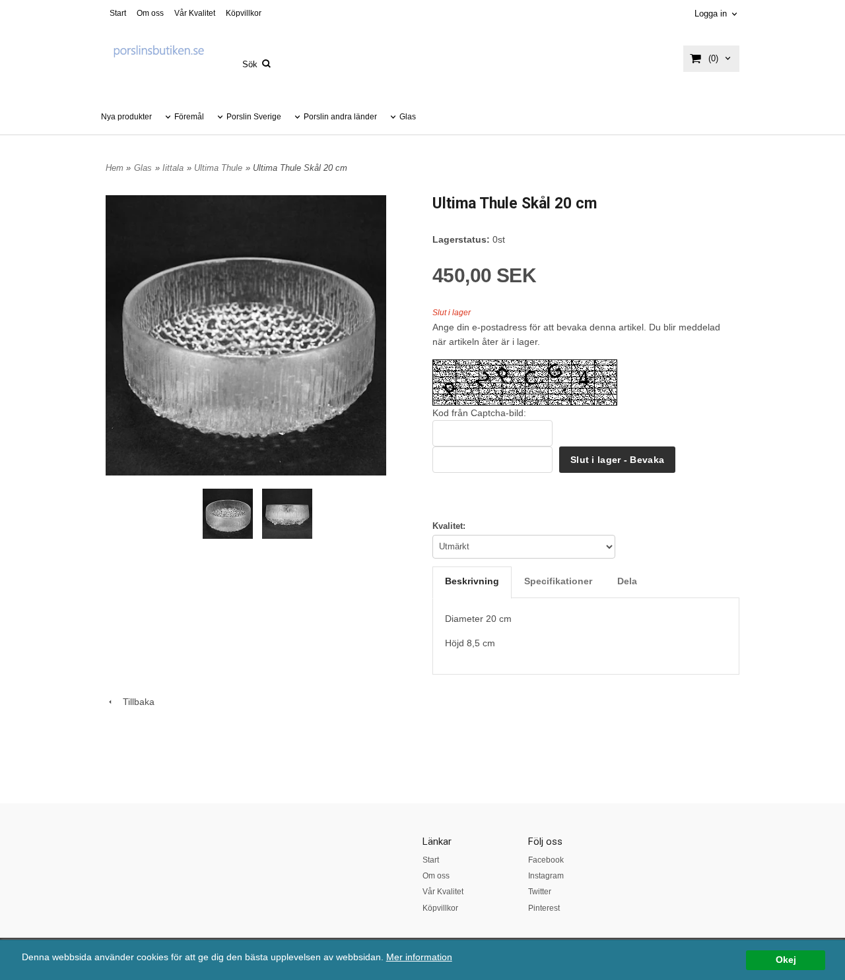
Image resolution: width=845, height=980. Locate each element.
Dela (627, 581)
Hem (114, 168)
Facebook (546, 860)
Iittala (173, 168)
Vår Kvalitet (194, 13)
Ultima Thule (218, 168)
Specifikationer (558, 581)
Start (118, 13)
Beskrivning (472, 581)
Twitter (539, 891)
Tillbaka (134, 701)
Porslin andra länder (340, 116)
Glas (407, 116)
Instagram (546, 875)
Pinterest (544, 908)
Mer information (419, 957)
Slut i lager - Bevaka (617, 459)
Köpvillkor (243, 13)
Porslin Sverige (253, 116)
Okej (786, 960)
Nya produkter (126, 116)
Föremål (189, 116)
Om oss (150, 13)
